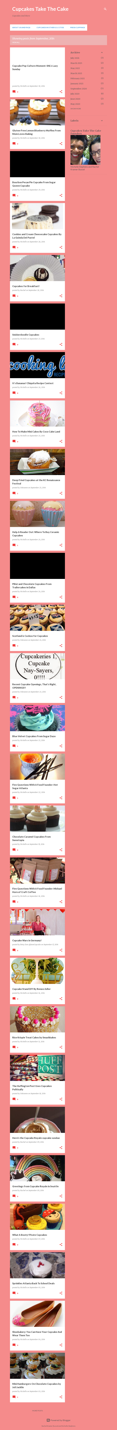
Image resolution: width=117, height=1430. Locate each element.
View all (16, 42)
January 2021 (76, 83)
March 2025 (76, 63)
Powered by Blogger (60, 1420)
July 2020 (74, 94)
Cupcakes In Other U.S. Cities (50, 27)
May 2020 (75, 104)
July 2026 (74, 58)
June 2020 (75, 99)
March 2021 (76, 73)
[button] (61, 92)
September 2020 (78, 88)
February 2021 (77, 78)
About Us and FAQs (21, 27)
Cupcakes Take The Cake (40, 9)
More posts (37, 1411)
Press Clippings (77, 27)
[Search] (105, 9)
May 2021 (75, 68)
